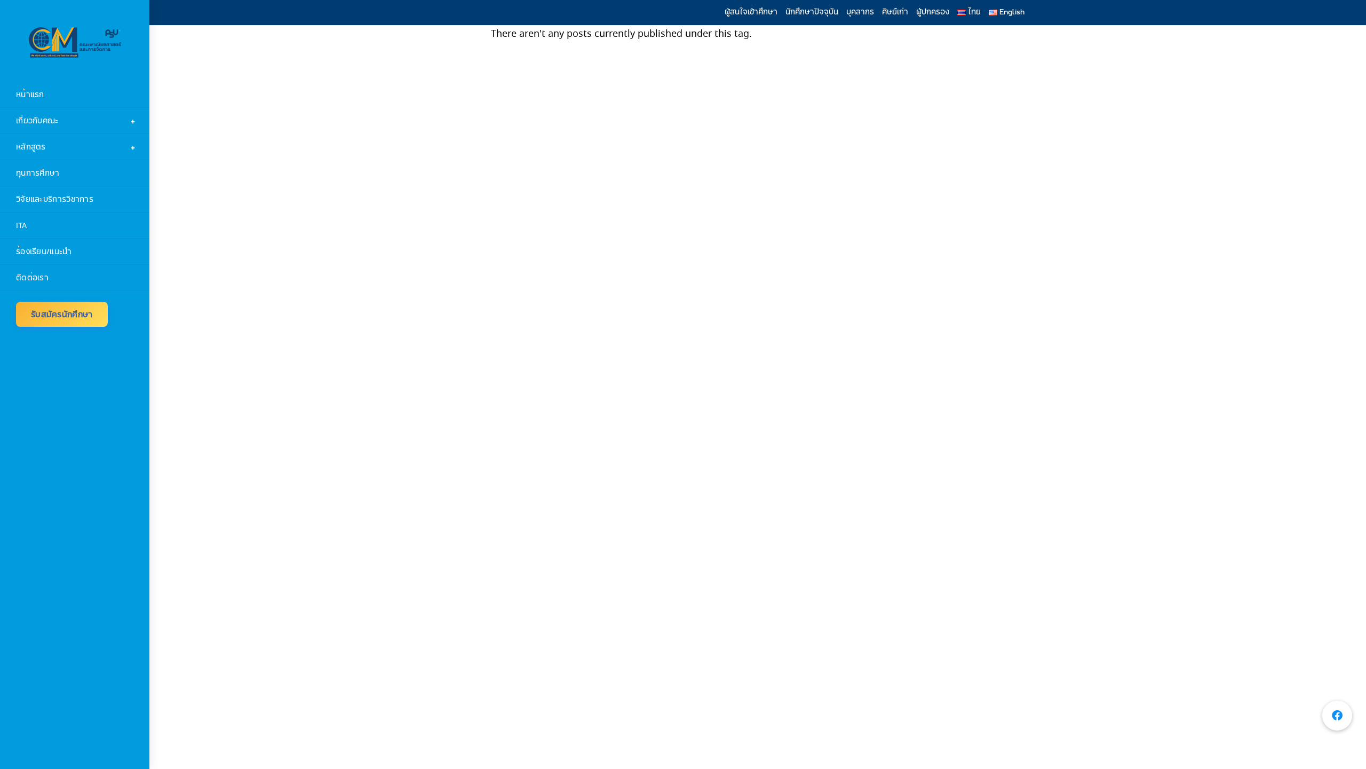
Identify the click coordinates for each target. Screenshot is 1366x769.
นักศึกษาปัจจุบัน (811, 12)
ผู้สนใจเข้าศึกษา (751, 12)
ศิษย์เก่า (895, 12)
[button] (1337, 716)
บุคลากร (860, 12)
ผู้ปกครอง (932, 12)
